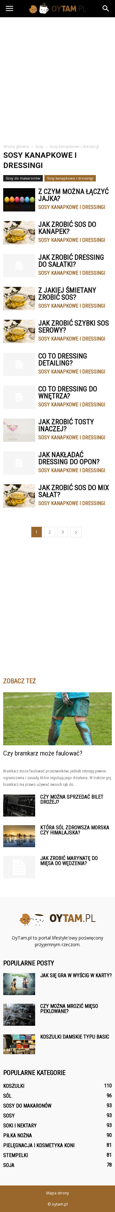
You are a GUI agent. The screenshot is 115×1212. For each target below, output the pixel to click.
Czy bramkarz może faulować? (42, 753)
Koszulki (13, 1086)
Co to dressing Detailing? (62, 359)
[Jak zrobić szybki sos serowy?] (19, 331)
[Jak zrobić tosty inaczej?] (19, 430)
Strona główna (16, 146)
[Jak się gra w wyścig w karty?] (19, 984)
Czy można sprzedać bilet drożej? (71, 799)
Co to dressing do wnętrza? (67, 392)
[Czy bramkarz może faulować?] (57, 718)
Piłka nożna (17, 1135)
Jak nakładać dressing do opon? (69, 458)
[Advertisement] (57, 77)
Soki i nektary (20, 1126)
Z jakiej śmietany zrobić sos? (67, 293)
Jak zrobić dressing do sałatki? (71, 260)
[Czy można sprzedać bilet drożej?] (19, 805)
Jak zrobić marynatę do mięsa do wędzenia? (69, 860)
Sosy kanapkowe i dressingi (70, 178)
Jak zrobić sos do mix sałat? (73, 491)
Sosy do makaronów (23, 178)
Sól (7, 1096)
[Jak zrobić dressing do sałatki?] (19, 265)
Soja (8, 1165)
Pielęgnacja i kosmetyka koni (38, 1145)
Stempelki (15, 1155)
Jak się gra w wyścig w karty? (76, 975)
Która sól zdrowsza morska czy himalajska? (74, 830)
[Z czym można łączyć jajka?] (19, 199)
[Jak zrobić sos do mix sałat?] (19, 496)
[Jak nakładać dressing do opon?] (19, 463)
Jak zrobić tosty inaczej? (66, 425)
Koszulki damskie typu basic (74, 1037)
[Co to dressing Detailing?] (19, 364)
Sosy (9, 1116)
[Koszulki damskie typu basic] (19, 1044)
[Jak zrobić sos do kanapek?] (19, 232)
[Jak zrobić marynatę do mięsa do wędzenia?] (19, 867)
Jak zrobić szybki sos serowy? (73, 326)
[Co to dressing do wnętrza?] (19, 397)
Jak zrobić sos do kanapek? (67, 227)
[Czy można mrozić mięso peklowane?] (19, 1015)
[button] (106, 8)
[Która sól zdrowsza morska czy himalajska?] (19, 836)
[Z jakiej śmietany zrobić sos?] (19, 298)
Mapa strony (57, 1193)
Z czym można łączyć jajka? (73, 195)
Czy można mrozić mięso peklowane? (69, 1008)
